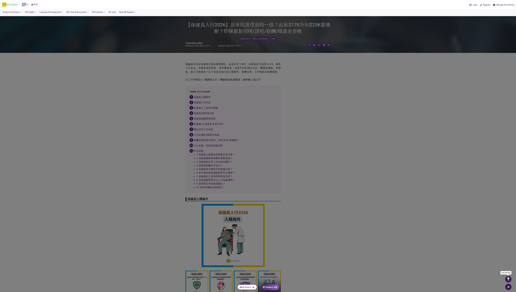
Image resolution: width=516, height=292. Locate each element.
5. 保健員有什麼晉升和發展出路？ (214, 169)
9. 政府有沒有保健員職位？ (210, 183)
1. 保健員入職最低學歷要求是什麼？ (215, 154)
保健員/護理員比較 (204, 113)
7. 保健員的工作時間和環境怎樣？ (214, 176)
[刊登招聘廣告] (508, 279)
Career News (244, 39)
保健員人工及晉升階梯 (206, 107)
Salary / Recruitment (260, 39)
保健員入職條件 (202, 97)
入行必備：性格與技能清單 (208, 145)
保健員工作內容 (202, 102)
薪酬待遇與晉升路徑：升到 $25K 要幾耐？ (216, 140)
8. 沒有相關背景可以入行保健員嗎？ (215, 180)
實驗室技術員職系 (230, 79)
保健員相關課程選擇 (205, 118)
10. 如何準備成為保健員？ (210, 187)
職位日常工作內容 (203, 129)
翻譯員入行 (211, 79)
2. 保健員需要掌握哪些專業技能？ (214, 158)
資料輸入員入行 (252, 79)
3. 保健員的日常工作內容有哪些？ (214, 161)
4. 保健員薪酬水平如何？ (209, 165)
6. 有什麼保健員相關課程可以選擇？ (215, 172)
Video (273, 39)
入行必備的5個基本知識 (206, 134)
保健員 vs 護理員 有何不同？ (209, 124)
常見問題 (198, 150)
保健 (188, 64)
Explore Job (271, 287)
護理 (262, 67)
